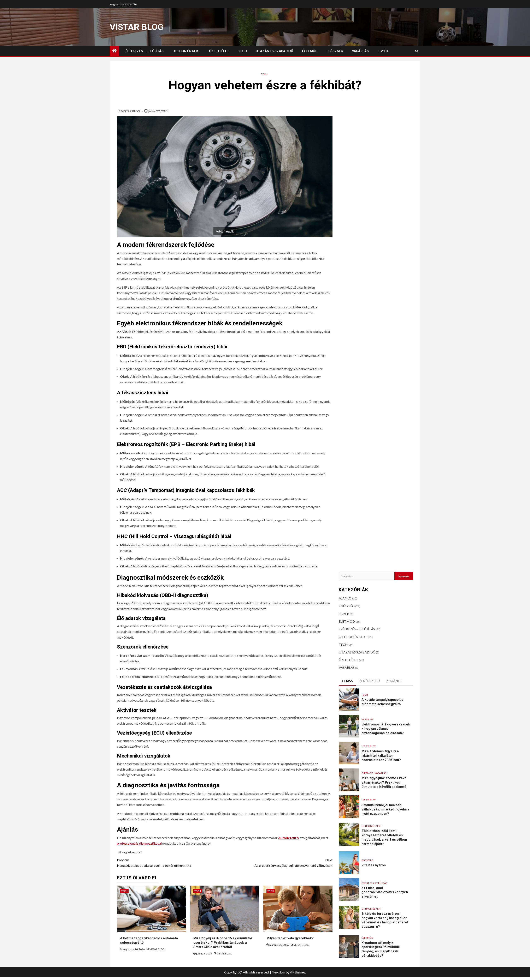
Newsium (278, 972)
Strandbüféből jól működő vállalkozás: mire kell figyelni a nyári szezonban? (385, 809)
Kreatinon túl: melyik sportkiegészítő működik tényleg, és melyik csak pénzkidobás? (381, 949)
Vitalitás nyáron (373, 865)
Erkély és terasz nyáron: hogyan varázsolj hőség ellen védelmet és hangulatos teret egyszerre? (384, 920)
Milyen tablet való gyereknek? (290, 938)
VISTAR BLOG (136, 27)
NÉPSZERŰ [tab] (371, 681)
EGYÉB (383, 51)
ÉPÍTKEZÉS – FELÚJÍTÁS (144, 51)
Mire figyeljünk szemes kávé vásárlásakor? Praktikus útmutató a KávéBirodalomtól (384, 782)
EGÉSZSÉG (334, 51)
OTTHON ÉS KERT (186, 51)
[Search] (416, 51)
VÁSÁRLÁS (360, 51)
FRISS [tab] (348, 681)
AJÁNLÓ (345, 598)
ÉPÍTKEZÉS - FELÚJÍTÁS (374, 883)
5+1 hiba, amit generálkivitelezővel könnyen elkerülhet (384, 892)
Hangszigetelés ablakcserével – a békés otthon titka (154, 862)
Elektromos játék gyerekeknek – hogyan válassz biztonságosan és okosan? (385, 728)
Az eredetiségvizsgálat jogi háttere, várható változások (293, 862)
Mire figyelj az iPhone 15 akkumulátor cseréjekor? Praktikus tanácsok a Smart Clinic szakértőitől (222, 942)
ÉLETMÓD (310, 51)
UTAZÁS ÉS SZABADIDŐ (274, 51)
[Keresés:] (367, 576)
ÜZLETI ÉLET (219, 51)
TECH (242, 51)
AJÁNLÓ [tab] (395, 681)
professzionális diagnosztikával (139, 843)
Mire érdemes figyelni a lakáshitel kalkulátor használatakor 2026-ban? (381, 755)
